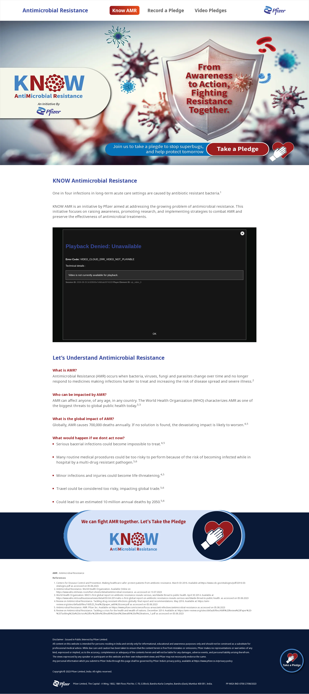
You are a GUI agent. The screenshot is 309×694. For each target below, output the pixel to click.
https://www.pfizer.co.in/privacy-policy (213, 660)
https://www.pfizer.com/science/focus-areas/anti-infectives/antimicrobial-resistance (154, 607)
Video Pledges (211, 10)
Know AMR (124, 10)
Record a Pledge (166, 10)
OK (154, 333)
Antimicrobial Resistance (55, 10)
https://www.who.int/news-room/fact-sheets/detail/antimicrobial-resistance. (95, 592)
